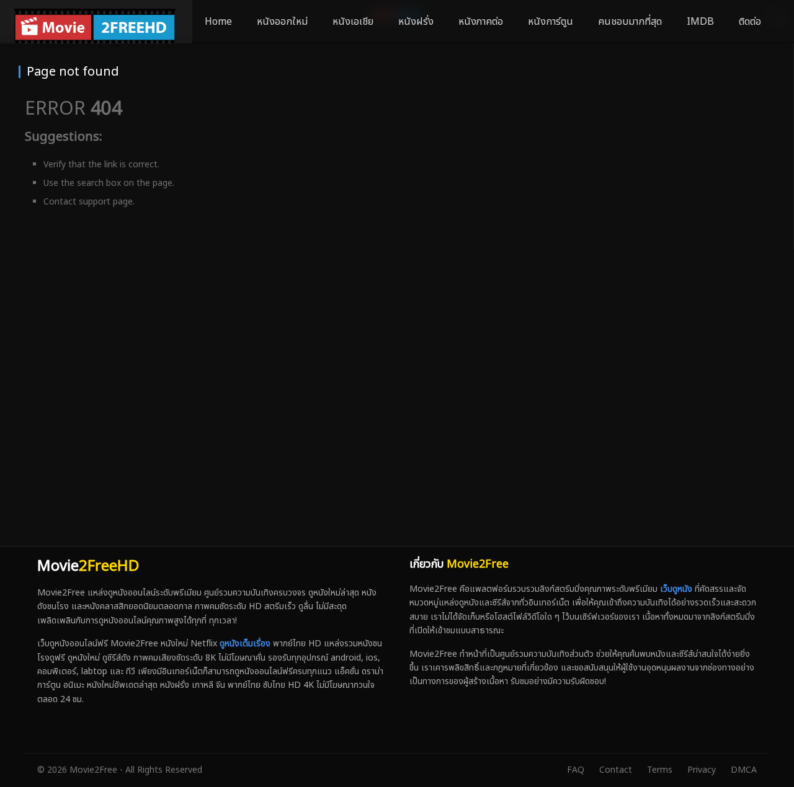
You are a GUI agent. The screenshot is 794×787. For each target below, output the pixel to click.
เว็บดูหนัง (676, 589)
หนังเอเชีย (352, 21)
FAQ (575, 769)
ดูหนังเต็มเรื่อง (245, 643)
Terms (659, 769)
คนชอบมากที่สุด (630, 21)
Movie (88, 566)
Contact (615, 769)
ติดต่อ (750, 21)
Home (218, 21)
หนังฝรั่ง (416, 21)
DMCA (744, 769)
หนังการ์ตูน (550, 21)
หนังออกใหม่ (282, 21)
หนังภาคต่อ (480, 21)
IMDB (700, 21)
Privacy (701, 769)
